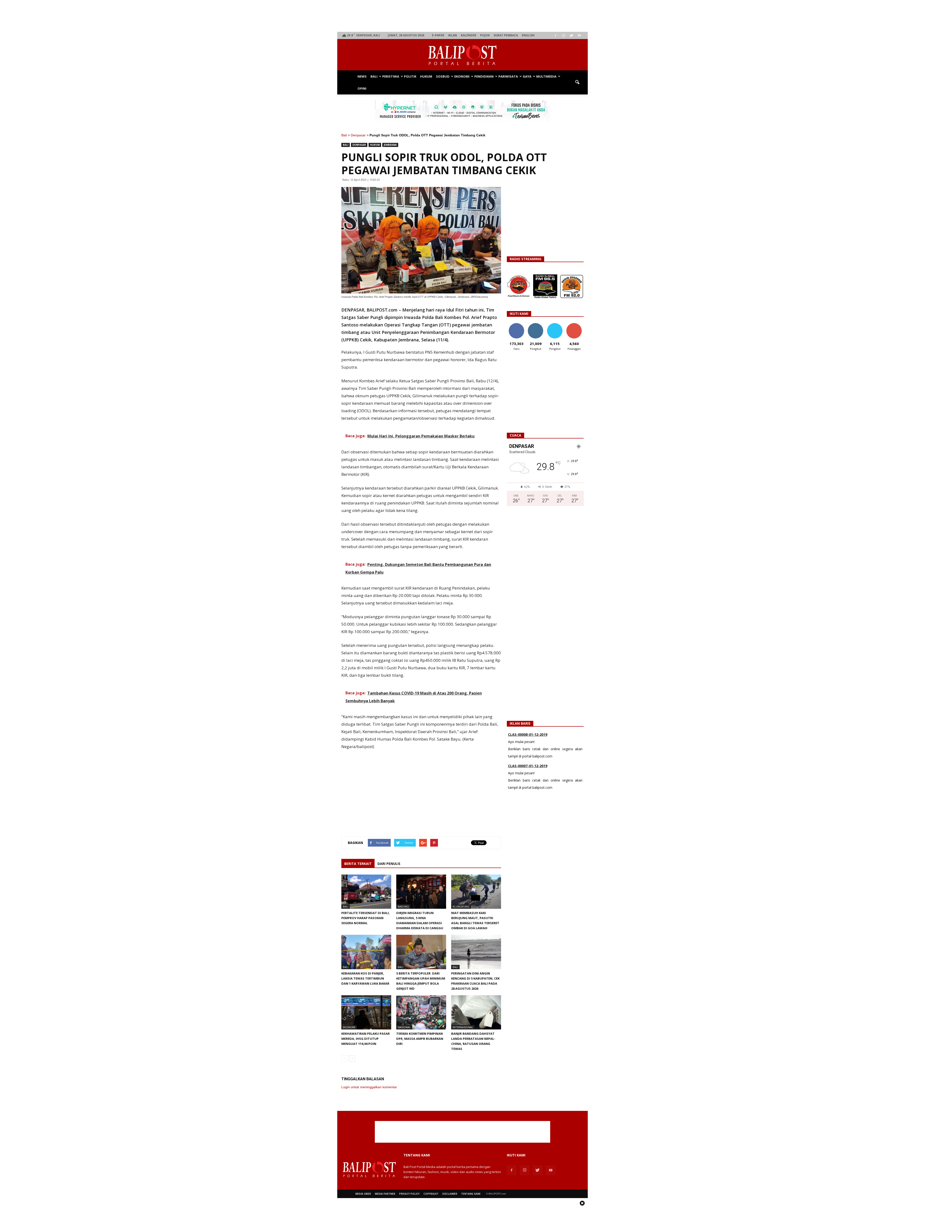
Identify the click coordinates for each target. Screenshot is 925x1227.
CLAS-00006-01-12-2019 (527, 765)
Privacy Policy (409, 1193)
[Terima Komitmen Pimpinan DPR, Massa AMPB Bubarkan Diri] (421, 1012)
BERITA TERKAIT (358, 863)
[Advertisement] (462, 16)
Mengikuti (536, 325)
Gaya (527, 76)
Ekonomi (461, 76)
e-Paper (438, 35)
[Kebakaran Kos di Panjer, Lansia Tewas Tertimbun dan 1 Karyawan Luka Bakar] (366, 952)
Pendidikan (484, 76)
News (362, 76)
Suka (516, 325)
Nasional (404, 1027)
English (528, 35)
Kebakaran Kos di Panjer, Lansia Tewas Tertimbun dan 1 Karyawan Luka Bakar (365, 978)
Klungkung (461, 906)
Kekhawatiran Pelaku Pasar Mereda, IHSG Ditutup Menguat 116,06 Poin (365, 1038)
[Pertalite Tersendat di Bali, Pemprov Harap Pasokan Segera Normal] (366, 892)
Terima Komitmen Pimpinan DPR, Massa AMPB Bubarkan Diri (419, 1038)
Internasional (463, 1027)
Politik (410, 76)
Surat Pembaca (506, 35)
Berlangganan (576, 325)
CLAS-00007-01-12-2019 (527, 734)
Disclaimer (449, 1193)
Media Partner (385, 1193)
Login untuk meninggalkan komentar (369, 1087)
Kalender (468, 35)
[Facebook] (555, 35)
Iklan (452, 35)
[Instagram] (563, 35)
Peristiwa (390, 76)
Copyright (430, 1193)
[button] (577, 82)
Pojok (485, 35)
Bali (373, 76)
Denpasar (358, 135)
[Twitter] (571, 35)
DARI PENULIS (388, 863)
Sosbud (442, 76)
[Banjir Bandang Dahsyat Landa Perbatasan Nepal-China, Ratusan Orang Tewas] (476, 1012)
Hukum (426, 76)
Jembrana (390, 144)
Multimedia (546, 76)
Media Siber (363, 1193)
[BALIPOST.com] (462, 55)
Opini (361, 88)
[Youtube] (579, 35)
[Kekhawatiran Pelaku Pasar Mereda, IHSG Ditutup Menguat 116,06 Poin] (366, 1012)
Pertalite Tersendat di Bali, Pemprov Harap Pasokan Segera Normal (365, 918)
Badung (403, 906)
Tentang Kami (470, 1193)
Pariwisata (508, 76)
